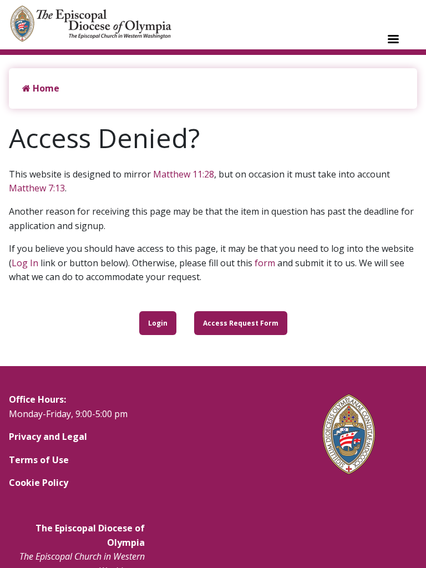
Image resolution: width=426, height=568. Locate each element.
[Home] (96, 23)
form (265, 263)
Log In (25, 263)
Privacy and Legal (48, 436)
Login (158, 323)
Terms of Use (39, 460)
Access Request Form (240, 323)
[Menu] (393, 40)
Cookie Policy (38, 482)
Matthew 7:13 (37, 188)
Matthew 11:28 (183, 174)
